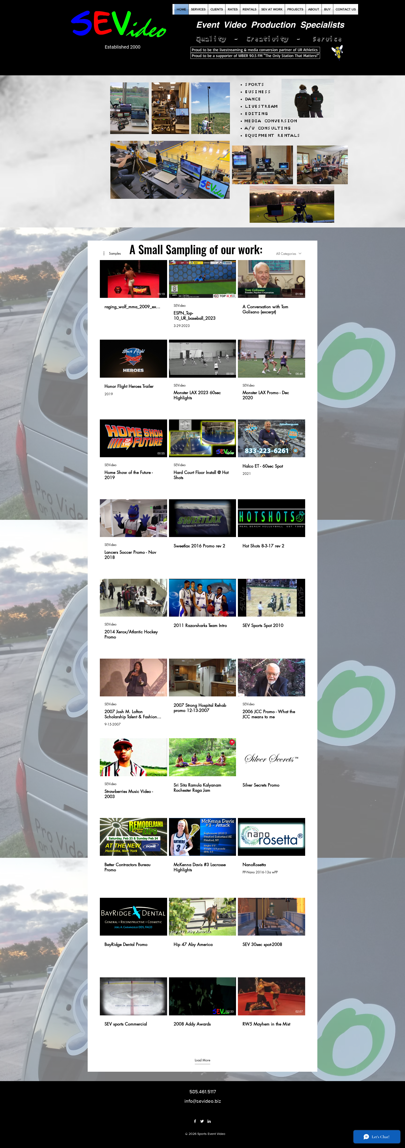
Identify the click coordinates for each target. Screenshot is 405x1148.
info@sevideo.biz (202, 1101)
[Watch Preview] (126, 677)
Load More (202, 1060)
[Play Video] (133, 279)
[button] (112, 253)
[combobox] (288, 254)
